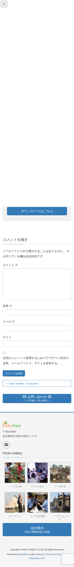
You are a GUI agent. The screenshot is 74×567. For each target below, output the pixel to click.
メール (9, 321)
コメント (10, 264)
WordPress (24, 554)
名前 (7, 305)
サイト (7, 337)
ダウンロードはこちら (37, 211)
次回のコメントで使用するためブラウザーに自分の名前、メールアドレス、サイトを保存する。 (36, 360)
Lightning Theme (43, 554)
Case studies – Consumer (23, 383)
